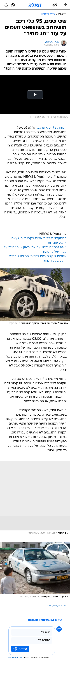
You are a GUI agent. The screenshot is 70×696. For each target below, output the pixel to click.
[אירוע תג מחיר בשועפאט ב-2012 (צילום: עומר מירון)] (35, 571)
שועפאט (52, 606)
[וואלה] (35, 5)
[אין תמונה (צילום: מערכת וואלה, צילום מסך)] (35, 499)
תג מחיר (62, 606)
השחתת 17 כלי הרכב (52, 127)
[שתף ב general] (6, 5)
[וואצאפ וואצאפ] (13, 5)
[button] (54, 4)
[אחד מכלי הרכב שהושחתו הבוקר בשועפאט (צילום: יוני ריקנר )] (35, 297)
